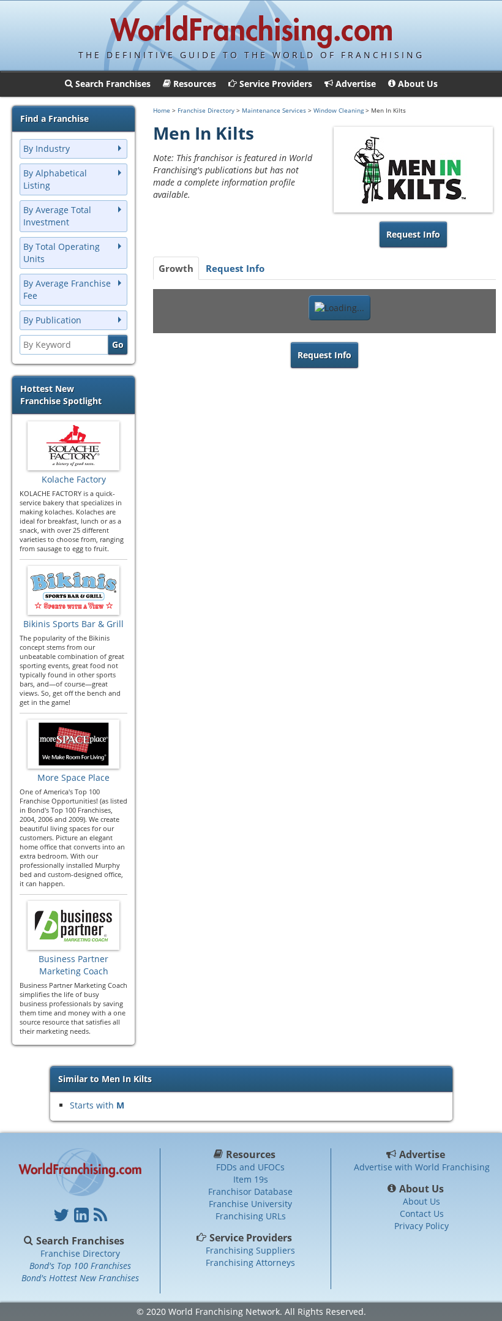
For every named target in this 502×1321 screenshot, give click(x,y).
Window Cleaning (338, 110)
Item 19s (250, 1179)
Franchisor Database (250, 1191)
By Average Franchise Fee (67, 289)
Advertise (422, 1154)
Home (161, 110)
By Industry (46, 148)
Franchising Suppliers (250, 1250)
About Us (422, 1188)
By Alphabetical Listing (55, 179)
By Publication (52, 320)
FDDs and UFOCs (250, 1167)
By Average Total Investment (57, 216)
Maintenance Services (274, 110)
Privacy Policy (421, 1226)
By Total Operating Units (61, 253)
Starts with (97, 1105)
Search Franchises (80, 1241)
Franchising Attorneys (250, 1262)
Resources (250, 1154)
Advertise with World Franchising (422, 1167)
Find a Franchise (54, 118)
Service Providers (250, 1237)
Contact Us (422, 1213)
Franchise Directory (206, 110)
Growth (176, 268)
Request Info (235, 268)
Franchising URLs (250, 1216)
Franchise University (250, 1204)
